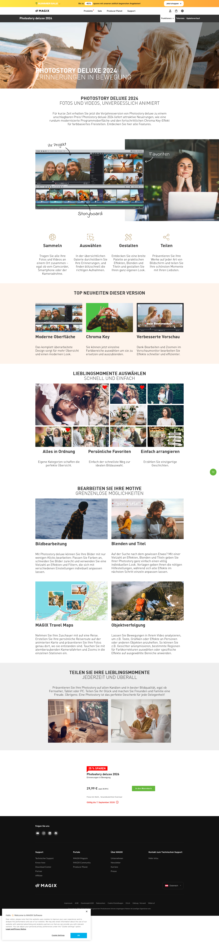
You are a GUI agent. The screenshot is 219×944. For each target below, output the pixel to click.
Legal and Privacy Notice (16, 929)
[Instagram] (43, 833)
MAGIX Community (82, 863)
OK (78, 935)
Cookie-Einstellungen (115, 903)
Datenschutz (100, 903)
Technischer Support (44, 858)
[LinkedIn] (50, 833)
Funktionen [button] (166, 18)
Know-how (40, 863)
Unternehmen (117, 858)
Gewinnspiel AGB (87, 903)
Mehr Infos (153, 858)
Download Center (43, 867)
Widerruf (151, 903)
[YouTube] (37, 833)
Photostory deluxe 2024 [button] (36, 18)
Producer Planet (80, 867)
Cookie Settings (58, 935)
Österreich (173, 885)
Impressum (68, 903)
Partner (38, 871)
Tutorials (180, 18)
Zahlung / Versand (139, 903)
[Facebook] (56, 833)
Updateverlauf (193, 18)
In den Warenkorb (143, 789)
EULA (128, 903)
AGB (76, 903)
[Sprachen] (182, 10)
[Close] (86, 911)
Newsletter (116, 863)
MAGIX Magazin (80, 858)
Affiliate (38, 876)
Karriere (114, 867)
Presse (114, 871)
